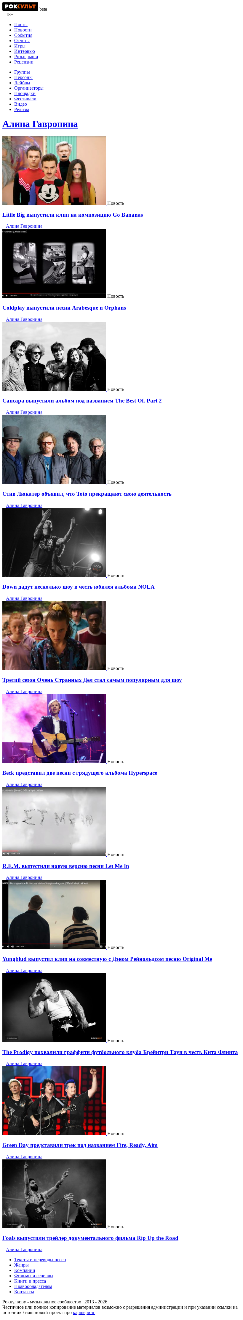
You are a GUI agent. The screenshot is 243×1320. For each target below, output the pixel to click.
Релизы (21, 109)
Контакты (24, 1291)
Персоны (23, 77)
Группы (22, 72)
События (23, 35)
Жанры (21, 1264)
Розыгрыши (26, 56)
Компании (24, 1270)
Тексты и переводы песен (40, 1259)
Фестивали (25, 98)
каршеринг (84, 1312)
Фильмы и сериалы (33, 1275)
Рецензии (23, 61)
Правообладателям (33, 1286)
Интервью (24, 51)
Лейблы (22, 82)
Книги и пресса (30, 1280)
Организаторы (29, 88)
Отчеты (22, 40)
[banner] (20, 9)
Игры (19, 45)
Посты (21, 24)
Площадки (25, 93)
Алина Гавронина (40, 123)
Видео (20, 104)
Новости (23, 29)
